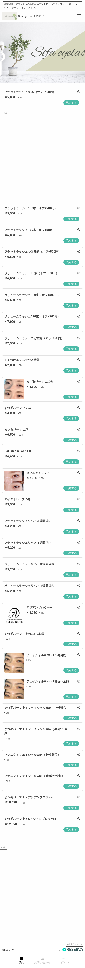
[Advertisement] (42, 157)
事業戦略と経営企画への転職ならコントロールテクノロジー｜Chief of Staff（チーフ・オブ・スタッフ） (41, 6)
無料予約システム (74, 944)
